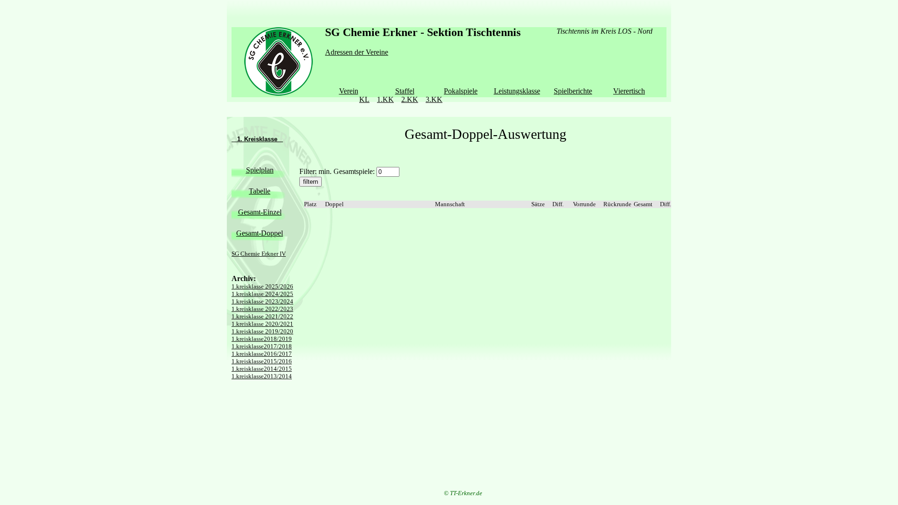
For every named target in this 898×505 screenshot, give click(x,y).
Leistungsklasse (517, 91)
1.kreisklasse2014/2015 (262, 368)
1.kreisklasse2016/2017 (262, 353)
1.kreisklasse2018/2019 (262, 338)
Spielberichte (573, 91)
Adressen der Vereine (356, 52)
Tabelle (259, 191)
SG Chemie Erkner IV (259, 253)
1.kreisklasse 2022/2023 (262, 308)
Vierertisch (629, 91)
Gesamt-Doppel (259, 233)
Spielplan (260, 170)
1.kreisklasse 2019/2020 (262, 331)
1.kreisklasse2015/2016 (262, 361)
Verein (348, 91)
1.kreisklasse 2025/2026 (262, 286)
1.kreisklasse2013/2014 (262, 376)
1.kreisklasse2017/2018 (262, 346)
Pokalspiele (461, 91)
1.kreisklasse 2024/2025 (262, 293)
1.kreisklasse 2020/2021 (262, 323)
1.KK (385, 99)
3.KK (434, 99)
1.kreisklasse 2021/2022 (262, 316)
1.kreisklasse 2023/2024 (262, 301)
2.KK (409, 99)
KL (364, 99)
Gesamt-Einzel (260, 212)
